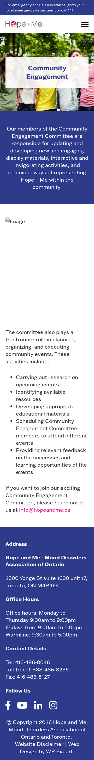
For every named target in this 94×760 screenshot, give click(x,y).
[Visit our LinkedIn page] (38, 706)
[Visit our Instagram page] (53, 706)
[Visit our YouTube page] (22, 706)
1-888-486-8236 (48, 669)
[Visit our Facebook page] (7, 706)
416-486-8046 (32, 662)
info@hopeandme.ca (44, 509)
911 (70, 10)
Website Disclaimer (39, 743)
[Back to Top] (84, 748)
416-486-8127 (33, 676)
